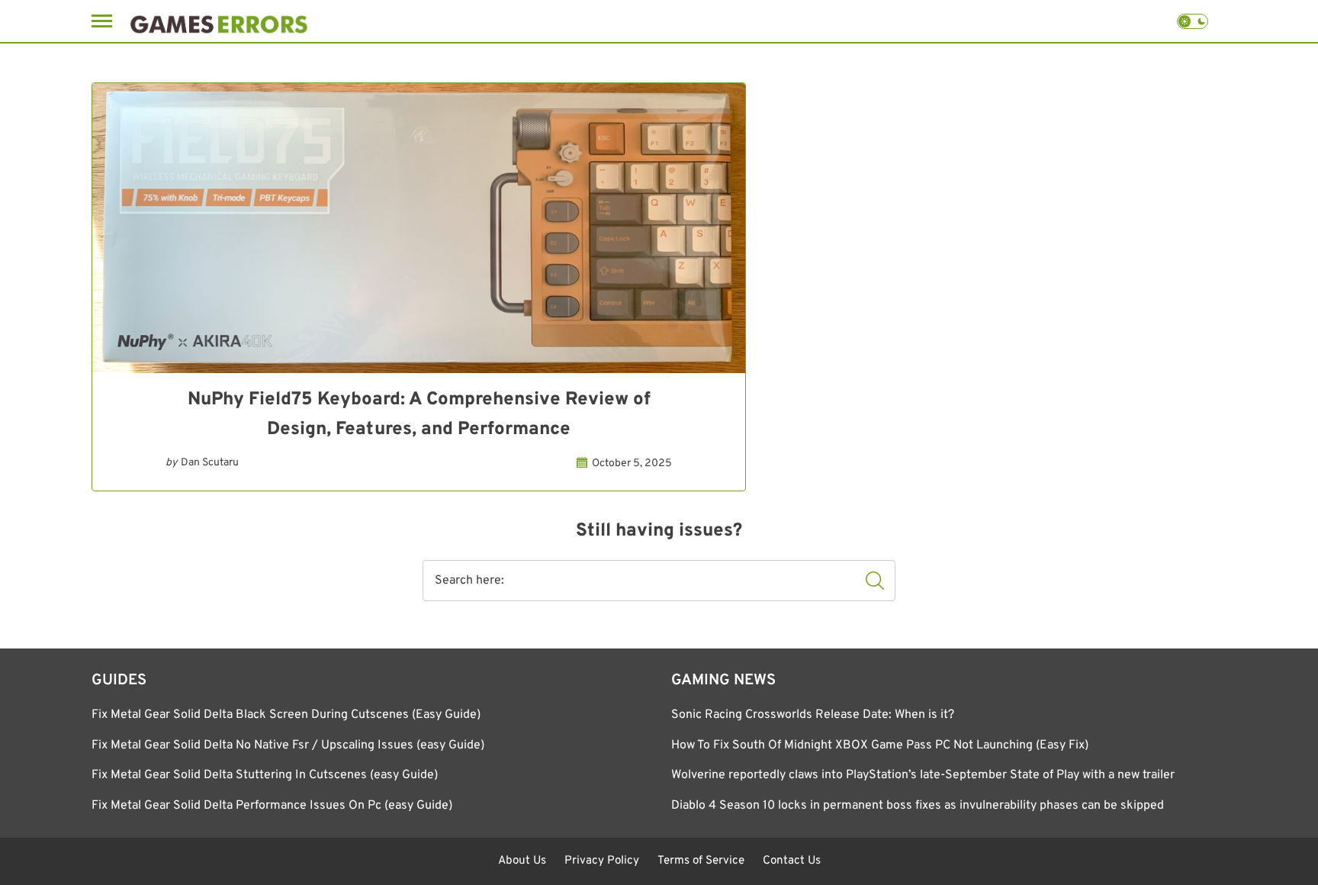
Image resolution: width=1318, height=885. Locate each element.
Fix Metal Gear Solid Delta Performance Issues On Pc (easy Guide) (272, 805)
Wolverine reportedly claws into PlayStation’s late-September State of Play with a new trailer (923, 775)
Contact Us (792, 861)
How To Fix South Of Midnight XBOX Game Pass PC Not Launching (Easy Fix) (879, 745)
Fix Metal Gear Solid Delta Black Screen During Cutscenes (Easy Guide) (286, 714)
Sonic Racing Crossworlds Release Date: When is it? (812, 714)
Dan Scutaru (210, 462)
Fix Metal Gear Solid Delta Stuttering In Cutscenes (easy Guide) (265, 775)
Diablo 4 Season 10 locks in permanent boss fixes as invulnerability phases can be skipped (917, 805)
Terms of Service (700, 861)
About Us (522, 861)
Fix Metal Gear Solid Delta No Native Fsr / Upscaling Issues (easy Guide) (288, 745)
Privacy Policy (601, 861)
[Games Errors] (218, 21)
